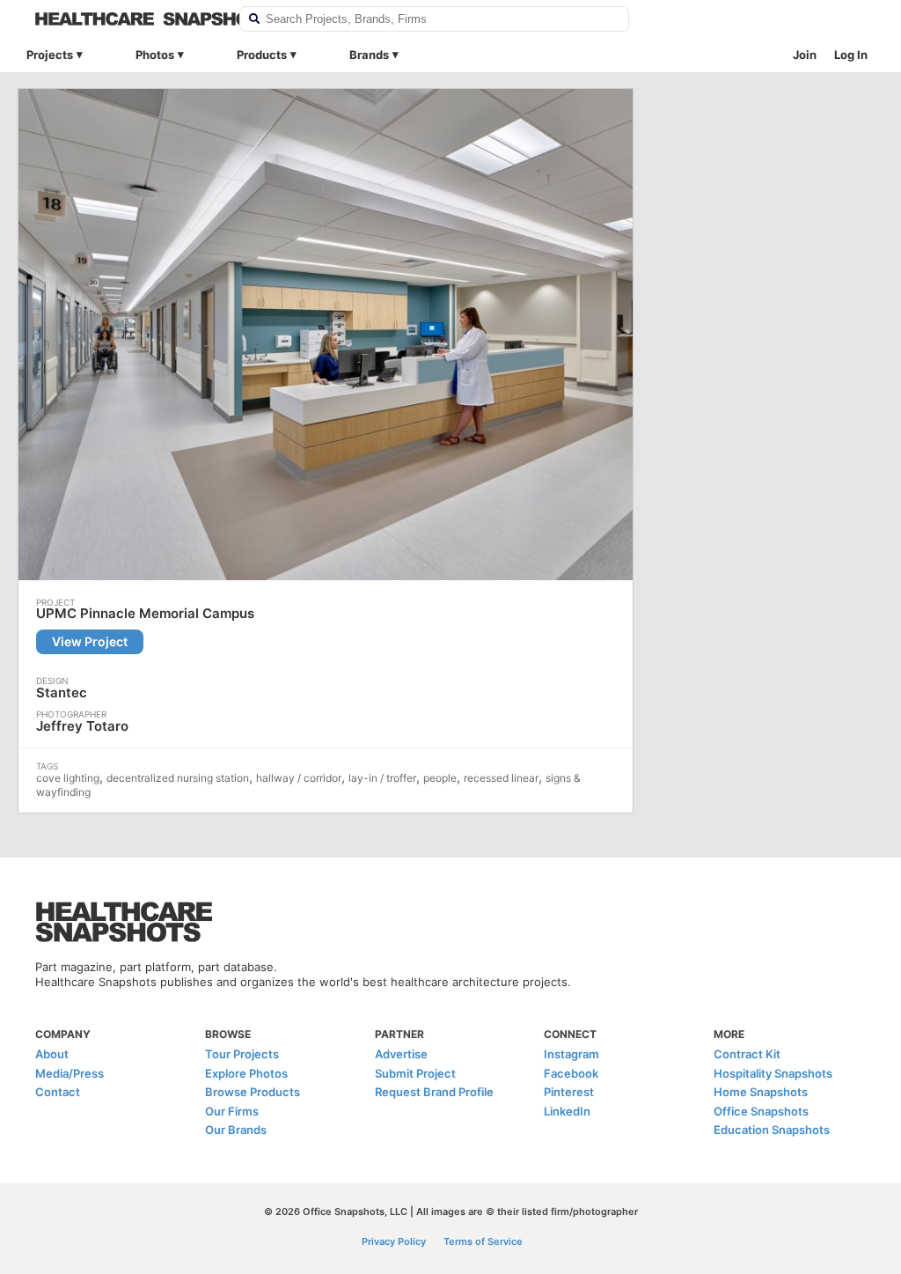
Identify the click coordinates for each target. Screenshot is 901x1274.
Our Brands (236, 1130)
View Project (90, 641)
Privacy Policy (394, 1241)
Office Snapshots (761, 1111)
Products (262, 55)
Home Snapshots (761, 1092)
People (440, 777)
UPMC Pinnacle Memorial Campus (145, 614)
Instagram (571, 1054)
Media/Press (69, 1073)
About (52, 1054)
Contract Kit (747, 1054)
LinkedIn (567, 1111)
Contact (57, 1092)
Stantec (61, 692)
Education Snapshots (772, 1130)
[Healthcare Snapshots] (126, 19)
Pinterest (569, 1092)
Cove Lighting (67, 777)
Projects (49, 55)
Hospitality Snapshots (773, 1073)
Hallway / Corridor (298, 777)
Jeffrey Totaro (82, 726)
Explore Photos (246, 1073)
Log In (851, 55)
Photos (155, 55)
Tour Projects (242, 1054)
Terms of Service (483, 1241)
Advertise (401, 1054)
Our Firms (232, 1111)
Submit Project (415, 1073)
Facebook (571, 1073)
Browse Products (252, 1092)
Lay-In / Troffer (382, 777)
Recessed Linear (501, 777)
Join (805, 55)
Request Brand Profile (434, 1092)
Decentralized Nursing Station (177, 777)
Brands (369, 55)
